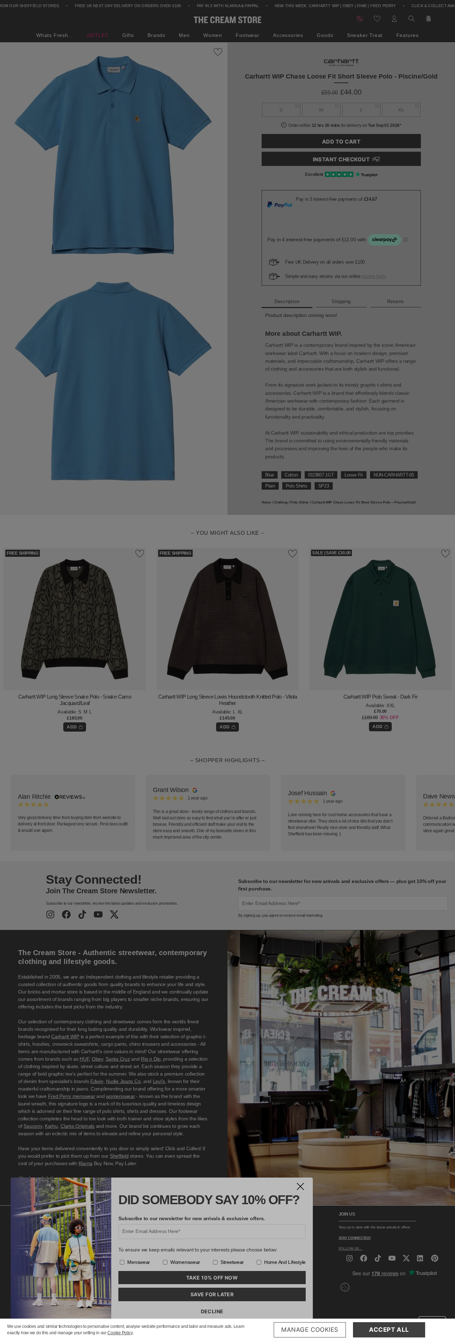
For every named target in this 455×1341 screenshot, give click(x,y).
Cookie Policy (120, 1332)
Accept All (389, 1329)
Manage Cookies (309, 1329)
